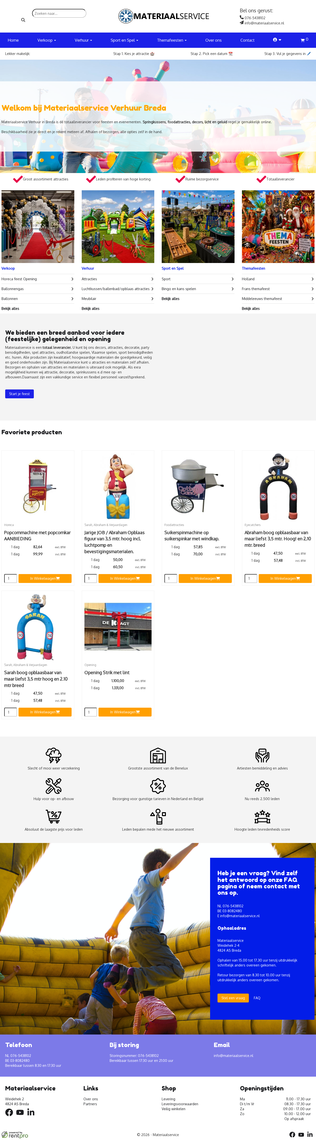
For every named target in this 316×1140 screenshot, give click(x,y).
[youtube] (21, 1117)
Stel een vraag (233, 998)
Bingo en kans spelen (179, 289)
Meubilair (89, 299)
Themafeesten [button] (170, 40)
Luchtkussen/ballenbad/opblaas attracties (116, 289)
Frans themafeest (256, 289)
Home (13, 40)
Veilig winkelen (173, 1109)
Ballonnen (9, 299)
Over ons (213, 40)
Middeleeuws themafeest (262, 299)
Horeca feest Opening (19, 279)
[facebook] (10, 1117)
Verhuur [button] (82, 40)
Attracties (89, 279)
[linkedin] (32, 1117)
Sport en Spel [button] (123, 40)
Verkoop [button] (46, 40)
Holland (248, 279)
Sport (166, 279)
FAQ (257, 998)
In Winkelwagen (43, 578)
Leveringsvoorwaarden (180, 1104)
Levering (168, 1099)
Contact (247, 40)
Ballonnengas (12, 289)
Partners (90, 1104)
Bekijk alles (10, 308)
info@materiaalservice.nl (240, 916)
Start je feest (19, 394)
